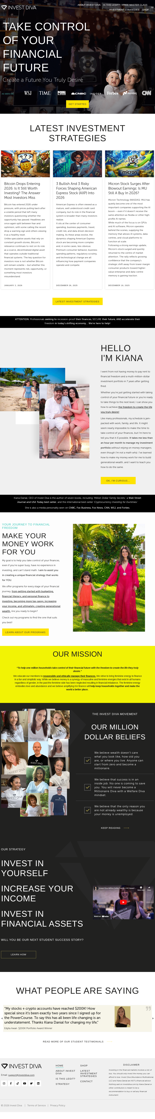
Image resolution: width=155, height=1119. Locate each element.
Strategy (63, 1084)
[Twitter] (31, 1083)
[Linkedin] (38, 1083)
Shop (145, 9)
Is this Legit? (111, 5)
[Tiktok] (18, 1083)
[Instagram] (4, 1083)
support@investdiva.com (21, 1075)
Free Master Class (135, 5)
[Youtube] (24, 1083)
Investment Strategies (124, 9)
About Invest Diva (89, 5)
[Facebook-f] (11, 1083)
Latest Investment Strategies (88, 1073)
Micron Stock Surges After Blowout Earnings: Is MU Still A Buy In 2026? (129, 188)
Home (59, 1065)
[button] (153, 1018)
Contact (86, 1081)
